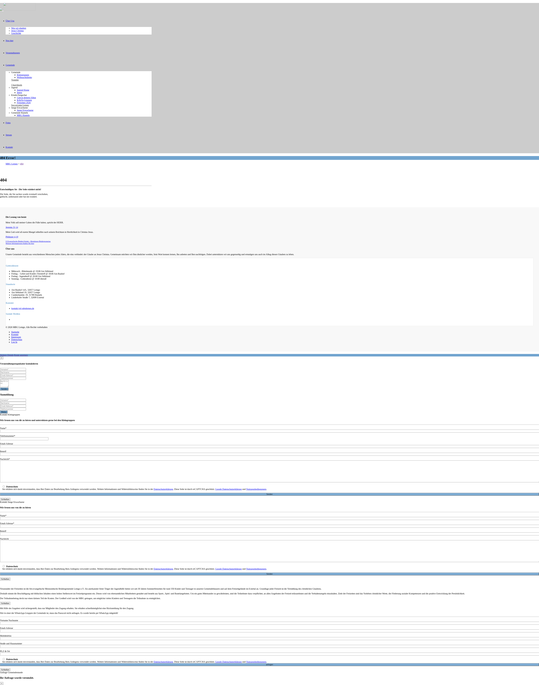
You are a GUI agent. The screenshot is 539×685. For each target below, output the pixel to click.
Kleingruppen (23, 75)
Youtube (15, 80)
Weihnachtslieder (24, 77)
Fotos (8, 123)
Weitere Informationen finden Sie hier (20, 243)
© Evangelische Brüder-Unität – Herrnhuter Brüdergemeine (28, 241)
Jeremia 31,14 (12, 227)
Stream (9, 135)
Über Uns (10, 21)
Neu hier (9, 40)
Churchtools (16, 85)
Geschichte (16, 33)
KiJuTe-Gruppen (24, 100)
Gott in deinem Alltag (26, 97)
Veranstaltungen (13, 53)
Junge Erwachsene (25, 110)
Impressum (16, 337)
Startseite (15, 332)
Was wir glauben (18, 28)
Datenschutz (16, 339)
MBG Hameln (23, 115)
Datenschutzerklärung (163, 489)
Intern (19, 92)
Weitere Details (6, 355)
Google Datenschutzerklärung (228, 489)
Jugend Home (23, 90)
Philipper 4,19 (12, 237)
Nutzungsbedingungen (256, 489)
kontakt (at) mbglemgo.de (22, 308)
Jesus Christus (17, 30)
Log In (14, 342)
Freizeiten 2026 (24, 102)
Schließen (5, 499)
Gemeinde (10, 65)
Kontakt (9, 147)
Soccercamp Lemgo (20, 105)
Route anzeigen (21, 355)
